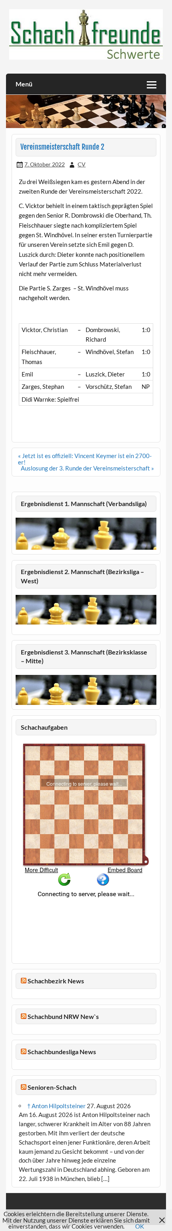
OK (139, 1226)
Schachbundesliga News (62, 1051)
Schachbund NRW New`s (63, 1016)
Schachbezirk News (56, 981)
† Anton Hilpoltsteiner (56, 1105)
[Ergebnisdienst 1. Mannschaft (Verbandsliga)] (86, 547)
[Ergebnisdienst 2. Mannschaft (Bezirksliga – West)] (86, 610)
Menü (24, 84)
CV (82, 164)
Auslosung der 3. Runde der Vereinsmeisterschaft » (87, 468)
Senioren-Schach (52, 1087)
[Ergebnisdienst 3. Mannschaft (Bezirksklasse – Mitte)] (86, 702)
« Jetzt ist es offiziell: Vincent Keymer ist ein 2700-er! (85, 458)
